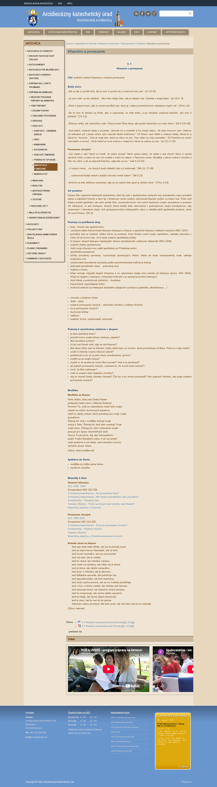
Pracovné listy (39, 206)
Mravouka (37, 180)
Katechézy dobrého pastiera (40, 76)
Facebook (142, 13)
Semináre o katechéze (39, 258)
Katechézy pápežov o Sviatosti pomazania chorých (95, 536)
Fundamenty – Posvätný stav (83, 500)
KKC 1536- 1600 (77, 486)
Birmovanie (40, 144)
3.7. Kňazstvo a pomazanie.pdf (108, 626)
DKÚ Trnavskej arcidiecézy (123, 718)
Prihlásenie (186, 782)
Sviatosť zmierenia (44, 154)
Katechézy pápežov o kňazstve (84, 507)
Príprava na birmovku (109, 43)
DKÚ (136, 32)
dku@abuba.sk (39, 737)
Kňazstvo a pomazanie (40, 167)
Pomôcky (104, 32)
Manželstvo (40, 174)
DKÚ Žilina (115, 732)
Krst (37, 139)
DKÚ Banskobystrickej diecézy (124, 727)
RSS (136, 13)
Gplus (154, 13)
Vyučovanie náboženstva (62, 32)
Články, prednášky (37, 248)
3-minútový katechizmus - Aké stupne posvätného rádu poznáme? (103, 496)
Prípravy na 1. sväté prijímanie (40, 85)
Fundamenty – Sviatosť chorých (85, 528)
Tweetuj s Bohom (77, 532)
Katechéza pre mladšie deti (44, 69)
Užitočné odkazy (175, 32)
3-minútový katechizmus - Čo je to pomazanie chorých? (97, 525)
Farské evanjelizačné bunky (44, 217)
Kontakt (152, 32)
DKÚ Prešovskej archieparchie (125, 746)
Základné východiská (44, 116)
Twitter (148, 13)
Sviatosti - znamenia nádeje (45, 132)
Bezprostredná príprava (41, 192)
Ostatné (37, 199)
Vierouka (37, 121)
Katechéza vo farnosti (86, 43)
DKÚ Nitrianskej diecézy (122, 722)
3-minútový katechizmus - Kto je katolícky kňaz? (93, 493)
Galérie (121, 32)
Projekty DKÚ (34, 229)
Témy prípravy (127, 43)
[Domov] (75, 25)
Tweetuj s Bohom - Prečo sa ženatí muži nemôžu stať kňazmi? (101, 504)
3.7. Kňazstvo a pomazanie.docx (108, 622)
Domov (69, 43)
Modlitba (37, 185)
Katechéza (34, 32)
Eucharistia (40, 149)
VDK (88, 32)
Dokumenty (33, 243)
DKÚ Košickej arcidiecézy (122, 737)
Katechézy (33, 224)
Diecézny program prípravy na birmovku (42, 98)
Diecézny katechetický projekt (41, 57)
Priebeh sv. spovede (44, 160)
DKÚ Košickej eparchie (121, 751)
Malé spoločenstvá (40, 212)
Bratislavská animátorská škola (42, 236)
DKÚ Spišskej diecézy (121, 741)
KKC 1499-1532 (76, 518)
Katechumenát (37, 64)
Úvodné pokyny (40, 110)
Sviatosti (140, 43)
